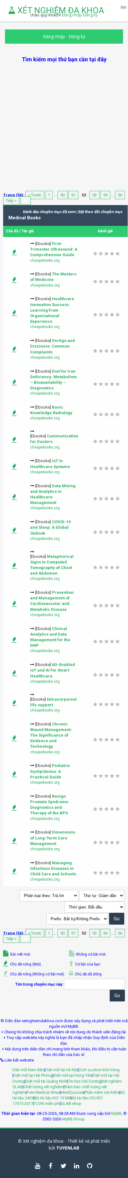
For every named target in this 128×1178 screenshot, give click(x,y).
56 (120, 195)
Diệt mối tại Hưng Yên (72, 1075)
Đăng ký (77, 36)
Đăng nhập (54, 36)
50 (62, 195)
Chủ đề (12, 231)
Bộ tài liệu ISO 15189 (52, 1098)
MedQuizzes (72, 1092)
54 (105, 195)
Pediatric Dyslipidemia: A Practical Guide (50, 771)
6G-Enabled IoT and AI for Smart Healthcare (52, 670)
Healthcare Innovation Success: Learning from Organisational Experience (52, 310)
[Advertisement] (64, 127)
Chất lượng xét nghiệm (43, 1086)
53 (94, 195)
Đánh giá (105, 231)
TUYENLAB (67, 1148)
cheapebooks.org (45, 260)
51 (73, 195)
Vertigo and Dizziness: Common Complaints (52, 346)
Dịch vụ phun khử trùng (99, 1069)
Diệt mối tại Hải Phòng (33, 1075)
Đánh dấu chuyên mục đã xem (49, 212)
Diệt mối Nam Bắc (28, 1069)
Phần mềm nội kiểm (102, 1092)
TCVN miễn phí (47, 1103)
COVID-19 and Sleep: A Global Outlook (50, 527)
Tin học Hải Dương (84, 1081)
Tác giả (27, 231)
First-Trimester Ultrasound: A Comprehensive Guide (53, 249)
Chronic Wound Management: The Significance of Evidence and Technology (51, 735)
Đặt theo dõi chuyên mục (100, 212)
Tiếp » (11, 200)
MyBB (116, 1113)
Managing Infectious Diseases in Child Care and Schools (53, 868)
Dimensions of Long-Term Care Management (52, 838)
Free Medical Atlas (43, 1092)
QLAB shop (71, 1103)
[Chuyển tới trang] (25, 200)
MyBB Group (73, 1119)
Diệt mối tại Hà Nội (61, 1069)
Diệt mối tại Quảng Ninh (46, 1081)
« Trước (34, 195)
